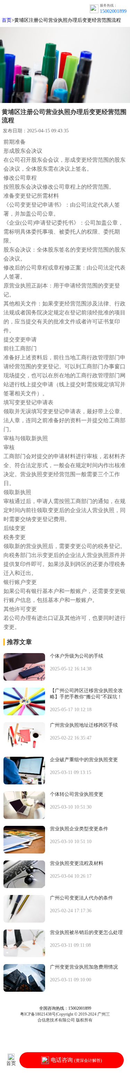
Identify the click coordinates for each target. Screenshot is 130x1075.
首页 (6, 20)
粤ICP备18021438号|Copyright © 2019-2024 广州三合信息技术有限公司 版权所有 (65, 1017)
